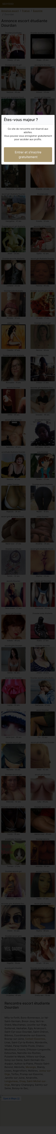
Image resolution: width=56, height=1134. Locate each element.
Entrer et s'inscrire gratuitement (28, 154)
